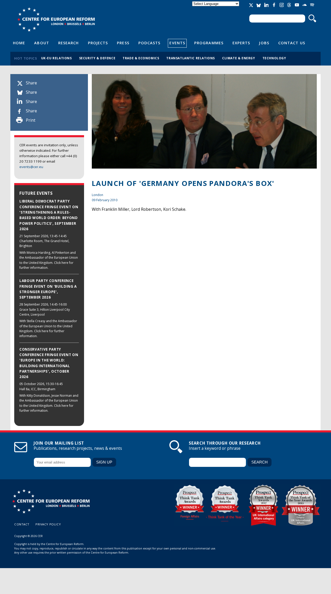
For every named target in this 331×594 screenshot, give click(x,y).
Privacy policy (48, 524)
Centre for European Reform (56, 19)
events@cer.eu (31, 166)
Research (68, 42)
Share (31, 83)
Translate (216, 8)
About (41, 42)
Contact (21, 524)
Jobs (264, 42)
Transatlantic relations (190, 58)
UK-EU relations (56, 58)
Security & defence (97, 58)
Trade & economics (141, 58)
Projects (98, 42)
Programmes (208, 42)
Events (177, 42)
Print (30, 120)
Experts (241, 42)
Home (19, 42)
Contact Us (291, 42)
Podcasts (149, 42)
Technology (274, 58)
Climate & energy (238, 58)
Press (123, 42)
